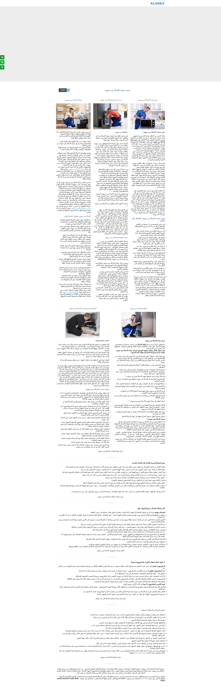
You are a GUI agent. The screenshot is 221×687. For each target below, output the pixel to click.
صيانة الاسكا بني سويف (76, 169)
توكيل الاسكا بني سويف (70, 292)
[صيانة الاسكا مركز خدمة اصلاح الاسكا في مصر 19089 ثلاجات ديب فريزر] (157, 3)
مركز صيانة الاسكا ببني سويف (80, 208)
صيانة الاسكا (144, 678)
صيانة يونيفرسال (140, 653)
